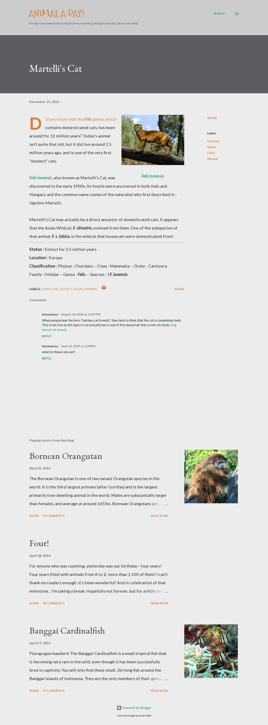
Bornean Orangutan (65, 456)
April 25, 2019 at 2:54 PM (78, 346)
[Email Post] (103, 289)
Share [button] (212, 118)
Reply (47, 336)
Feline (211, 153)
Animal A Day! (56, 13)
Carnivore (213, 141)
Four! (39, 543)
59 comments (53, 515)
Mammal (212, 158)
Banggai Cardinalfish (67, 630)
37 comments (53, 690)
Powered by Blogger (136, 708)
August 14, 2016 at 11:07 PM (80, 314)
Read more (159, 515)
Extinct (211, 147)
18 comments (53, 603)
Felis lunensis (153, 175)
